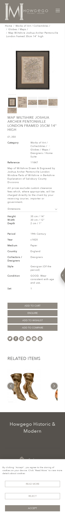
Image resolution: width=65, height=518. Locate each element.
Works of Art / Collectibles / (33, 25)
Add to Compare (32, 327)
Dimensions (14, 208)
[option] (24, 386)
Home (8, 25)
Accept (32, 508)
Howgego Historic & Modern (33, 427)
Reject (32, 496)
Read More (32, 484)
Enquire (33, 313)
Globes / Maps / (18, 29)
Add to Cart (32, 305)
